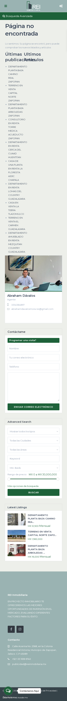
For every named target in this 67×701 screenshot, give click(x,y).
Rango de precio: (17, 474)
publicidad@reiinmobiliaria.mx (29, 664)
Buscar (33, 492)
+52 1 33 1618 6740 (21, 659)
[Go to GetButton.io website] (8, 697)
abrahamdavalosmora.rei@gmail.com (32, 309)
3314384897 (18, 304)
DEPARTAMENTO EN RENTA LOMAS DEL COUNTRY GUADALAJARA (17, 191)
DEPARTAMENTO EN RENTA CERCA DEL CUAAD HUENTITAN (17, 150)
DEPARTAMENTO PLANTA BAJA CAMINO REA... (41, 518)
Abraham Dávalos (21, 296)
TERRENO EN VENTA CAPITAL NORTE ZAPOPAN (15, 93)
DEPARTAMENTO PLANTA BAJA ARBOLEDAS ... (38, 549)
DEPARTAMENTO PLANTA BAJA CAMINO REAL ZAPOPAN (17, 74)
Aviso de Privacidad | (47, 690)
